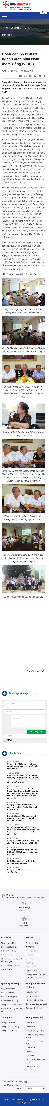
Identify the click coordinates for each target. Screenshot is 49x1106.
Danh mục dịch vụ (33, 996)
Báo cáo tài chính (7, 993)
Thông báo (6, 1017)
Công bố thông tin (8, 989)
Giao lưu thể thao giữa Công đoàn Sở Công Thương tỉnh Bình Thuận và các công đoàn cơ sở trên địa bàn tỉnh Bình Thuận (22, 778)
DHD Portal (30, 1056)
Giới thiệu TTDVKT (32, 992)
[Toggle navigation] (4, 14)
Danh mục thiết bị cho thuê (36, 1004)
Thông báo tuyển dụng (10, 1026)
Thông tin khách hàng (34, 1008)
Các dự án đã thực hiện (35, 1000)
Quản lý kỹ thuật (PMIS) (35, 1030)
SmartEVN (30, 1023)
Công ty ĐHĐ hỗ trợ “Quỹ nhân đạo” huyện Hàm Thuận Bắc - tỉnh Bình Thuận (22, 807)
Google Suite (31, 1052)
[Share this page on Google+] (30, 75)
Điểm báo (29, 959)
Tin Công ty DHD (32, 943)
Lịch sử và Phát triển (9, 947)
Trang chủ (7, 34)
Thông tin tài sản (32, 1066)
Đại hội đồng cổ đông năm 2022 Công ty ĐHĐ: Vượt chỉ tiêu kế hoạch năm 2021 (21, 818)
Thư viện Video (31, 971)
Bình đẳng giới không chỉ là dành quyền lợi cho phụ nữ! (22, 862)
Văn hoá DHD (6, 969)
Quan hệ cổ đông (10, 983)
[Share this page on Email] (20, 75)
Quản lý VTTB (31, 1048)
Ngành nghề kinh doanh (10, 965)
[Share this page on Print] (25, 75)
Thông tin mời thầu (8, 1023)
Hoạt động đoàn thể (33, 955)
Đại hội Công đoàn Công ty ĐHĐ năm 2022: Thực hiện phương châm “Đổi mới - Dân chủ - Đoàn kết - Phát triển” (23, 830)
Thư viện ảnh (31, 967)
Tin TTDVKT (30, 947)
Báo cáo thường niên (9, 997)
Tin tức (29, 937)
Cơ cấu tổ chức (7, 955)
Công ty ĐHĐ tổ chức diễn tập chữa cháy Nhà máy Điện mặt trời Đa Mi (23, 842)
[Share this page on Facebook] (45, 75)
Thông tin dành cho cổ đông (12, 1004)
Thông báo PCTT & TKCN (10, 1030)
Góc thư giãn (31, 963)
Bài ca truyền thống (8, 951)
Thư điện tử (30, 1026)
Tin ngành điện (31, 951)
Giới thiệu (6, 937)
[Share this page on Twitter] (35, 75)
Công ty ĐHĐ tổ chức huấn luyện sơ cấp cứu (22, 871)
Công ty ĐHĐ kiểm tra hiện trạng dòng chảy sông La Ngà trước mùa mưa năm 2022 (22, 766)
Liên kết (19, 1088)
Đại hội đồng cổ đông (9, 1001)
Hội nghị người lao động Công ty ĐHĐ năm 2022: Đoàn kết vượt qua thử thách (22, 852)
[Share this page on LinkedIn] (40, 75)
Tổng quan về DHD (8, 943)
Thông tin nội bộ (34, 1017)
